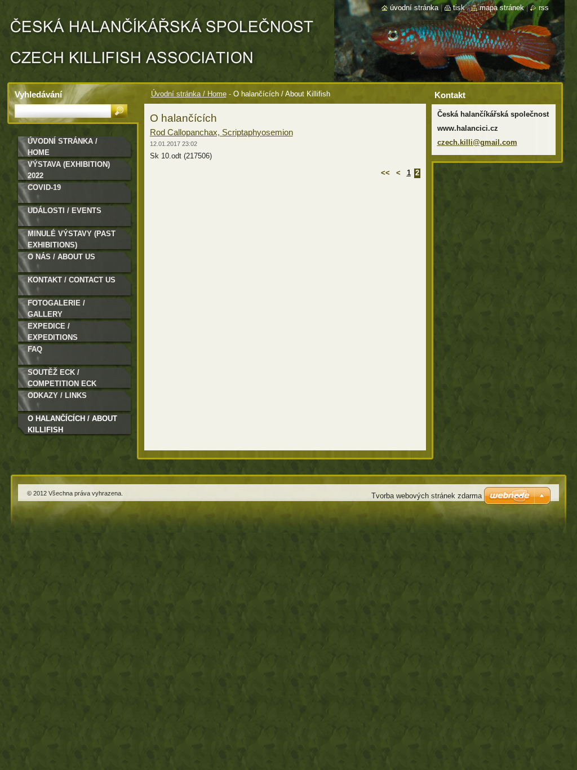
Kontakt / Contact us (72, 280)
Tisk (459, 7)
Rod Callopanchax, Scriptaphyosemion (221, 132)
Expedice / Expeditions (53, 332)
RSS (544, 7)
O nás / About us (61, 257)
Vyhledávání (38, 94)
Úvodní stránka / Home (189, 94)
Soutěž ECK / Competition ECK (62, 378)
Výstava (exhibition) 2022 (69, 170)
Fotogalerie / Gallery (56, 308)
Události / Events (64, 210)
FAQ (35, 349)
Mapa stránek (502, 7)
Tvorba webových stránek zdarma (426, 496)
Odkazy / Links (57, 395)
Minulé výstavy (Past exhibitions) (72, 239)
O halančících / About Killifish (72, 424)
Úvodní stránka (414, 7)
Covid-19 (44, 187)
